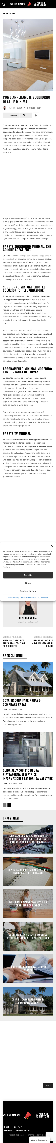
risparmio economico (30, 225)
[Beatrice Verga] (5, 108)
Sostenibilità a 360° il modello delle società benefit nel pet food (28, 936)
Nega (28, 583)
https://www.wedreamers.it (28, 622)
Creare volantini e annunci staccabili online (42, 643)
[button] (51, 545)
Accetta (28, 575)
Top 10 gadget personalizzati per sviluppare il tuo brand (28, 871)
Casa (13, 13)
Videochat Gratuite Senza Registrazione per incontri (14, 643)
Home (5, 13)
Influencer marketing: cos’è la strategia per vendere (28, 904)
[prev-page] (4, 805)
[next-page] (9, 805)
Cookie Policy (13, 597)
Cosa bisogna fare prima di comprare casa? (22, 702)
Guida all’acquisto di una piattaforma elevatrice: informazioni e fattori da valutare (28, 774)
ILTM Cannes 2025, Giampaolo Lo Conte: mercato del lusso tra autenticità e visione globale (28, 839)
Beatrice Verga (15, 108)
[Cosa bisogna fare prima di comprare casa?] (28, 679)
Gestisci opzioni (28, 591)
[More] (36, 115)
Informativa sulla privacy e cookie (34, 597)
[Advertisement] (28, 187)
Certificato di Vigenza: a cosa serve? (28, 968)
